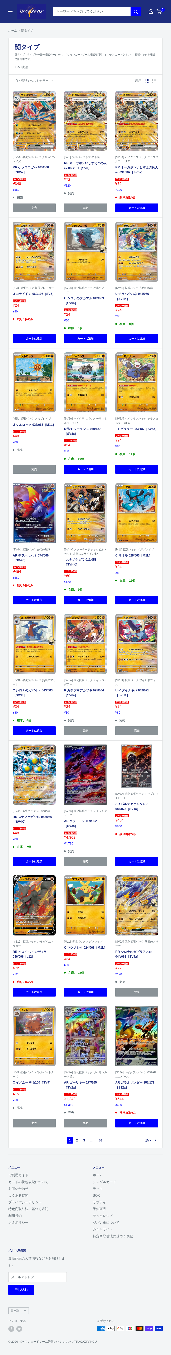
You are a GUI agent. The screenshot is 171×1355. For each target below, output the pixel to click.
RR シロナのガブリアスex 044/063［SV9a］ (133, 954)
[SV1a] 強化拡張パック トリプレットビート (136, 796)
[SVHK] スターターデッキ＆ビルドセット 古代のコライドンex (85, 551)
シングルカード (104, 1182)
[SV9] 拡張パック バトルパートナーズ (33, 1074)
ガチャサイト (103, 1229)
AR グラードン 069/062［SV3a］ (80, 823)
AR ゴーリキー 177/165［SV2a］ (80, 1085)
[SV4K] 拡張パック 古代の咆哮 (134, 287)
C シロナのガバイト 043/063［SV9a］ (33, 692)
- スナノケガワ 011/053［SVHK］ (80, 562)
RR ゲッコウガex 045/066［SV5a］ (31, 169)
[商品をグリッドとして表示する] (147, 81)
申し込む (21, 1289)
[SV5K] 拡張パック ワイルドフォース (136, 682)
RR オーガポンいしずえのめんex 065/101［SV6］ (85, 165)
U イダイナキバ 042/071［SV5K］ (132, 692)
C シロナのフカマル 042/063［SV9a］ (84, 300)
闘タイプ (27, 30)
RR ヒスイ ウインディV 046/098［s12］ (29, 954)
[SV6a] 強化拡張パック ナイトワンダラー (85, 682)
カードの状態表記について (28, 1182)
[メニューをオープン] (10, 11)
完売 (34, 207)
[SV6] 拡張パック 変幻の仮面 (82, 157)
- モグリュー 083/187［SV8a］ (136, 429)
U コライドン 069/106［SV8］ (34, 294)
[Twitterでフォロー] (19, 1329)
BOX (96, 1195)
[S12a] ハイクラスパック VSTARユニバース (135, 1074)
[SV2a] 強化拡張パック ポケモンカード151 (85, 1074)
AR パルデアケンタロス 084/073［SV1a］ (132, 806)
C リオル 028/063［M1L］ (133, 555)
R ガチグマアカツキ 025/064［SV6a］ (84, 692)
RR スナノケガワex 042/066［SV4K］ (32, 819)
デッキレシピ (103, 1216)
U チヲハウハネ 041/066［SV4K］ (132, 296)
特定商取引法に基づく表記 (28, 1209)
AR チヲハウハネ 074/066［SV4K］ (31, 558)
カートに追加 (137, 207)
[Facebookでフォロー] (11, 1329)
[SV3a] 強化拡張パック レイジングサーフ (85, 813)
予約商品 (99, 1209)
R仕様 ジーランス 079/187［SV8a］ (82, 431)
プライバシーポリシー (25, 1202)
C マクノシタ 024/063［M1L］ (85, 947)
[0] (159, 11)
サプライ (99, 1202)
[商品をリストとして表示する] (154, 81)
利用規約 (15, 1216)
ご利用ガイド (18, 1175)
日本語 (15, 1310)
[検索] (136, 11)
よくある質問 (18, 1195)
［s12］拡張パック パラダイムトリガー (33, 943)
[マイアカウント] (151, 11)
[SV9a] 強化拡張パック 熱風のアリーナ (85, 290)
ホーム (12, 30)
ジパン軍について (106, 1222)
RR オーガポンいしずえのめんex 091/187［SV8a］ (136, 169)
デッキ (98, 1188)
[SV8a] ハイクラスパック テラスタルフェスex (136, 159)
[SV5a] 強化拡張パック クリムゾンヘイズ (34, 159)
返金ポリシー (18, 1222)
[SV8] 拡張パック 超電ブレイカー (33, 287)
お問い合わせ (18, 1188)
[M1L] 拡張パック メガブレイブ (32, 418)
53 (100, 1140)
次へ (148, 1140)
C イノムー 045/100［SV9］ (32, 1082)
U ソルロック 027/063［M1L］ (34, 424)
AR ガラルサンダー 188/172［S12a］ (134, 1085)
